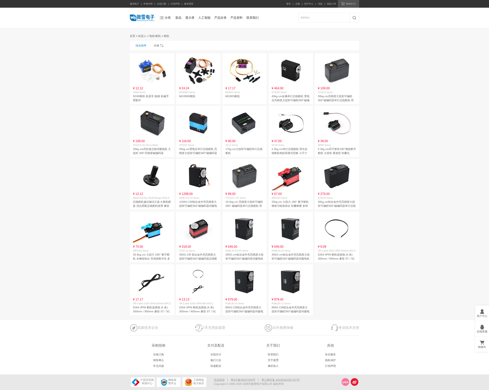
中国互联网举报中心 (147, 381)
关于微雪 (273, 360)
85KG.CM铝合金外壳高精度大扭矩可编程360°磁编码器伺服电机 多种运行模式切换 (244, 311)
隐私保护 (330, 360)
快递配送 (215, 365)
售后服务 (330, 354)
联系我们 (252, 17)
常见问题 (158, 365)
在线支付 (215, 354)
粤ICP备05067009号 (243, 379)
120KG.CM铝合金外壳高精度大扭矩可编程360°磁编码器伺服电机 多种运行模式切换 (198, 205)
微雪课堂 (188, 3)
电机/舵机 (155, 35)
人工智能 (204, 17)
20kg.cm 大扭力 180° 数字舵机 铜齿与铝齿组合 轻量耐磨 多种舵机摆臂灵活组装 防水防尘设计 (291, 205)
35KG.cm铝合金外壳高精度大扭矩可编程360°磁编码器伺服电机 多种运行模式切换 (244, 258)
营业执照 (219, 379)
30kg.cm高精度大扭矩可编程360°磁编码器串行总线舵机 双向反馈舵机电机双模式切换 (336, 100)
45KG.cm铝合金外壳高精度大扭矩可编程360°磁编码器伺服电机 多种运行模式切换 (291, 258)
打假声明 (175, 3)
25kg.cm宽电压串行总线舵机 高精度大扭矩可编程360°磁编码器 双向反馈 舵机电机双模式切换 (198, 153)
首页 (132, 35)
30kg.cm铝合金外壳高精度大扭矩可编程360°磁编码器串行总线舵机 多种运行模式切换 (337, 205)
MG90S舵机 (232, 96)
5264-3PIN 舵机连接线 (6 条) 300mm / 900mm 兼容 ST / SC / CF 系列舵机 (336, 258)
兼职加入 (273, 365)
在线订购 (161, 3)
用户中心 (308, 3)
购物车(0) (351, 3)
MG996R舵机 (187, 96)
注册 (297, 3)
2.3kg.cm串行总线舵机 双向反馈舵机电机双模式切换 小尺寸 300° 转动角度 (290, 153)
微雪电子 (134, 3)
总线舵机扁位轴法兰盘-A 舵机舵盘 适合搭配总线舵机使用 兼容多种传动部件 (152, 205)
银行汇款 (215, 360)
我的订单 (331, 3)
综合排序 (141, 45)
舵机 (166, 35)
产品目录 (220, 17)
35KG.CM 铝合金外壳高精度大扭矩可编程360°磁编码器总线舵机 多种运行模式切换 (198, 258)
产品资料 (236, 17)
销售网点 (158, 360)
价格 (156, 45)
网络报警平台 (172, 381)
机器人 (142, 35)
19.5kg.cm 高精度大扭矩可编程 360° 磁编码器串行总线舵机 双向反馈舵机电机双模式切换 (244, 205)
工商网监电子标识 (198, 381)
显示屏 (189, 17)
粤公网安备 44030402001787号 (281, 379)
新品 (178, 17)
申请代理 (148, 3)
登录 (288, 3)
